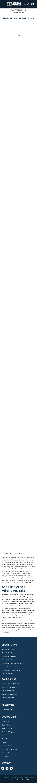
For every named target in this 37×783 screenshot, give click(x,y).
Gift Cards (5, 756)
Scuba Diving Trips (8, 690)
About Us (5, 739)
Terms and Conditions (9, 749)
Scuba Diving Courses (9, 694)
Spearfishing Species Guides (11, 670)
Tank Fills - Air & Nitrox (9, 687)
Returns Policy (7, 728)
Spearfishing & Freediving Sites (12, 663)
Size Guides (6, 725)
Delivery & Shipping (8, 732)
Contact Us (5, 721)
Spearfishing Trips (8, 649)
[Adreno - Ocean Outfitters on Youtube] (11, 768)
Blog (3, 735)
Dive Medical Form (8, 697)
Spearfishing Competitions (11, 653)
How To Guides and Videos (11, 667)
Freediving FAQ (7, 709)
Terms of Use (16, 780)
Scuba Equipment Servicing (11, 684)
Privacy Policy (26, 780)
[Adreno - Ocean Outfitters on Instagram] (7, 768)
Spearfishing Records (9, 656)
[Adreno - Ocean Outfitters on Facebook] (2, 768)
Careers (4, 742)
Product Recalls (7, 746)
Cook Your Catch (7, 673)
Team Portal (6, 753)
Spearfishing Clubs (8, 660)
